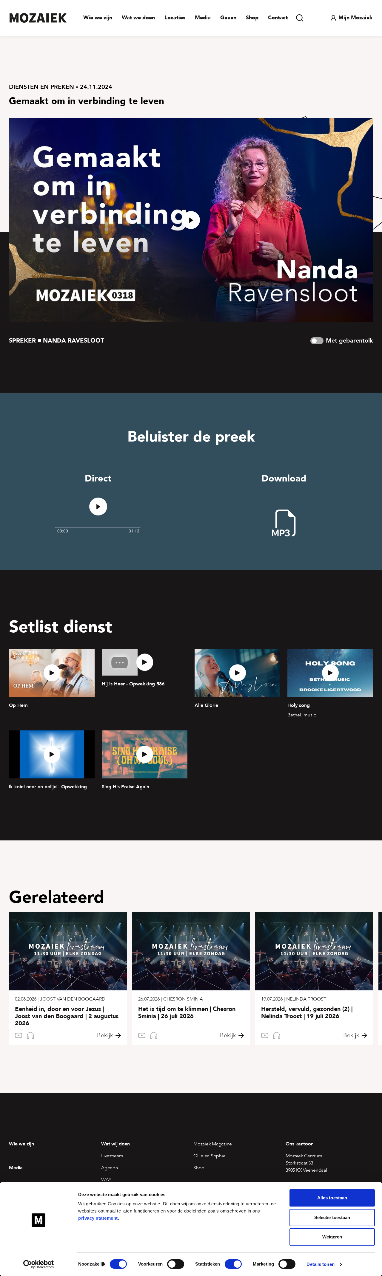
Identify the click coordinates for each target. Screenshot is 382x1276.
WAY (106, 1179)
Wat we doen (138, 18)
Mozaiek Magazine (212, 1144)
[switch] (175, 1264)
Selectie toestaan (332, 1217)
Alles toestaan (332, 1197)
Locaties (174, 18)
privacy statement (98, 1218)
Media (203, 18)
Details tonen (320, 1264)
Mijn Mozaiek (355, 18)
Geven (228, 18)
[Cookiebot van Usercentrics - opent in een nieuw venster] (39, 1264)
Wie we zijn (97, 18)
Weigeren (332, 1236)
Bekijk (105, 1035)
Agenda (109, 1167)
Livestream (112, 1156)
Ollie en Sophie (209, 1156)
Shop (252, 18)
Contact (278, 18)
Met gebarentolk (349, 341)
